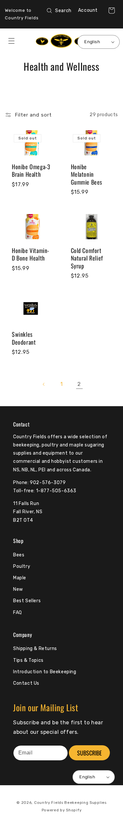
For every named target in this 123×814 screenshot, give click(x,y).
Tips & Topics (28, 660)
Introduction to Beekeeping (44, 672)
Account (88, 10)
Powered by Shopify (62, 810)
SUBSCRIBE (89, 753)
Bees (18, 555)
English (92, 41)
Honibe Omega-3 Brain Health (31, 170)
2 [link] (79, 384)
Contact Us (26, 683)
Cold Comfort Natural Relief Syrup (87, 258)
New (18, 589)
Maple (19, 578)
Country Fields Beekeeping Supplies (70, 802)
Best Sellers (27, 601)
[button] (111, 10)
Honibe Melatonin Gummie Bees (87, 174)
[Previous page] (44, 384)
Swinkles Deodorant (24, 338)
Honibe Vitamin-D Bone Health (30, 254)
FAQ (17, 612)
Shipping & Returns (35, 648)
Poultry (21, 566)
